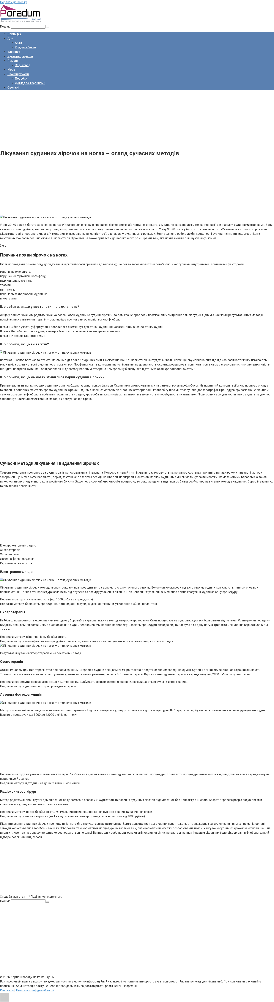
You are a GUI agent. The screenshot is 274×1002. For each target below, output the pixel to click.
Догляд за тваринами (30, 83)
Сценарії (13, 87)
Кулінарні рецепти (20, 56)
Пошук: (5, 26)
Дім (10, 38)
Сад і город (22, 65)
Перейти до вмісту (13, 2)
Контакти (7, 990)
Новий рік (14, 34)
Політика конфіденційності (35, 990)
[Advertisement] (112, 119)
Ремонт (12, 60)
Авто (18, 43)
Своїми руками (18, 74)
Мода (11, 69)
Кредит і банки (25, 47)
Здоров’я (13, 52)
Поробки (21, 78)
